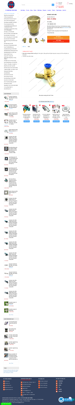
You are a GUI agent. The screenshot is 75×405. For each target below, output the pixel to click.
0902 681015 (24, 386)
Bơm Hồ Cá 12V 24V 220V (9, 80)
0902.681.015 (61, 7)
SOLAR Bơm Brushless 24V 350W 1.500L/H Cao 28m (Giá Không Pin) (13, 106)
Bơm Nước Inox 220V (8, 83)
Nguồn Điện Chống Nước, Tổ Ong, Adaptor (10, 58)
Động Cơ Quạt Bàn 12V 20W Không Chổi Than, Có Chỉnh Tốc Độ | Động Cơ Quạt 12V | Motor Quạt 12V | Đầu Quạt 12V (13, 357)
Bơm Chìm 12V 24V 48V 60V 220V (10, 45)
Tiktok (53, 10)
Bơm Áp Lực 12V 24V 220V (9, 31)
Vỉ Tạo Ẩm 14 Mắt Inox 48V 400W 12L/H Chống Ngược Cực (13, 265)
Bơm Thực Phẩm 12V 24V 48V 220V (10, 33)
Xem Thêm (11, 314)
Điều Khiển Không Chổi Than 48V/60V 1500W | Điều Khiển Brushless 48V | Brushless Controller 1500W (13, 150)
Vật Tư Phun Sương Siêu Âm (9, 20)
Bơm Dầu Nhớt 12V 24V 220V (9, 35)
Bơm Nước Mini (66, 27)
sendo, (12, 372)
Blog (31, 10)
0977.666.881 (61, 6)
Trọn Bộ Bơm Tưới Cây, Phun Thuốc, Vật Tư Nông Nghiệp (10, 29)
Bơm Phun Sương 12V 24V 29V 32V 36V (10, 41)
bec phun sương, (7, 370)
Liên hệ (64, 10)
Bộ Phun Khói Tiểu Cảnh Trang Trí (10, 18)
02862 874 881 (24, 388)
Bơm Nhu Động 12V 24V (8, 43)
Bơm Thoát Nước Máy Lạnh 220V (10, 81)
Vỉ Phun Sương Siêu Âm (8, 17)
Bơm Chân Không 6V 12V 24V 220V (10, 62)
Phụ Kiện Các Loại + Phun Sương (10, 60)
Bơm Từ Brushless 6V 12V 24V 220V (11, 37)
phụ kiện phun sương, (14, 370)
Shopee (44, 10)
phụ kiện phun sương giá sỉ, (10, 372)
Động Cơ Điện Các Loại (8, 54)
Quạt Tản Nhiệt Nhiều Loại (9, 47)
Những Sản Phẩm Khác (8, 71)
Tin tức (27, 10)
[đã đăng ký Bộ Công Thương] (66, 399)
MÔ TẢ (24, 46)
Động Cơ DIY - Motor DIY (8, 55)
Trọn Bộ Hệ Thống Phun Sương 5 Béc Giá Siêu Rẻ (13, 323)
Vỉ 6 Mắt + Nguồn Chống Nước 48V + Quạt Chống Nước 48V (13, 336)
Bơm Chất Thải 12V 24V (8, 74)
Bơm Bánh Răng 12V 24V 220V (10, 78)
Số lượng (49, 21)
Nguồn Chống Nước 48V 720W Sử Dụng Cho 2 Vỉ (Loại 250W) (13, 114)
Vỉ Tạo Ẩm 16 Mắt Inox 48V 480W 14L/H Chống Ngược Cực (13, 273)
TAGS (29, 46)
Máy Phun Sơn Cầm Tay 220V (9, 65)
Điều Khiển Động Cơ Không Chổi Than (11, 50)
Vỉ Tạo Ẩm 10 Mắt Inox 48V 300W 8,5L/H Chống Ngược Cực (13, 98)
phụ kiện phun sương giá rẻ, (9, 371)
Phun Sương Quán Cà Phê (9, 24)
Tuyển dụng (58, 10)
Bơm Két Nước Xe (7, 88)
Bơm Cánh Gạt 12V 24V (8, 76)
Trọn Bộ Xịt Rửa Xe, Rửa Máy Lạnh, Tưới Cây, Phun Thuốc (10, 26)
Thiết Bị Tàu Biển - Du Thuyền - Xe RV (11, 69)
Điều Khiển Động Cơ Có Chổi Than (10, 52)
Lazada (49, 10)
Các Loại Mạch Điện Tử (8, 87)
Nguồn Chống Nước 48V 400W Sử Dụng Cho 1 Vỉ (66, 116)
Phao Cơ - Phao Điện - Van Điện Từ (10, 64)
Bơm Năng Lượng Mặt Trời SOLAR (10, 22)
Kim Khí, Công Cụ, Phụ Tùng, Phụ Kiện (11, 67)
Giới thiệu (23, 10)
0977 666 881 (24, 384)
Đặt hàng (39, 10)
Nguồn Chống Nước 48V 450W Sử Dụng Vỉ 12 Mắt (13, 192)
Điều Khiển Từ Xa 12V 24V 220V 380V (11, 85)
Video (35, 10)
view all (52, 101)
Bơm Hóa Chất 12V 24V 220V (9, 38)
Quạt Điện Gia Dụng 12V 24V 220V (10, 48)
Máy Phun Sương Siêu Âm (9, 15)
